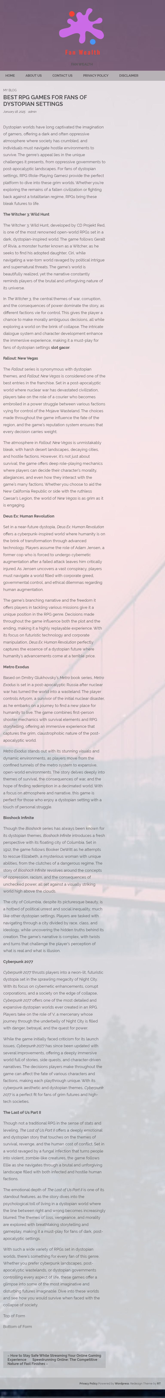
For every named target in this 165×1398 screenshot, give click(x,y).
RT (159, 1383)
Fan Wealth (82, 64)
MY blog (10, 90)
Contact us (62, 76)
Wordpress (122, 1383)
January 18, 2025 (14, 111)
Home (10, 76)
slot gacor (60, 347)
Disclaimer (128, 76)
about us (34, 76)
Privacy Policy (95, 76)
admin (32, 111)
